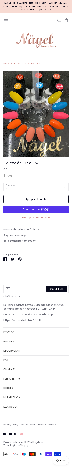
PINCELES (8, 341)
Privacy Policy (10, 424)
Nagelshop (38, 442)
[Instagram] (14, 434)
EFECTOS (8, 332)
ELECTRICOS (10, 406)
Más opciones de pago (36, 217)
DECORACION (11, 350)
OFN (5, 169)
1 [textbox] (6, 188)
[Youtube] (9, 434)
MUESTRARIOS (11, 397)
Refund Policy (28, 424)
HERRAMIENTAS (12, 379)
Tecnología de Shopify (15, 445)
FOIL (5, 360)
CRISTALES (9, 369)
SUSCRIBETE (57, 288)
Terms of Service (47, 424)
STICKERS (8, 388)
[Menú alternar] (5, 20)
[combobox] (36, 187)
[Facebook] (3, 434)
